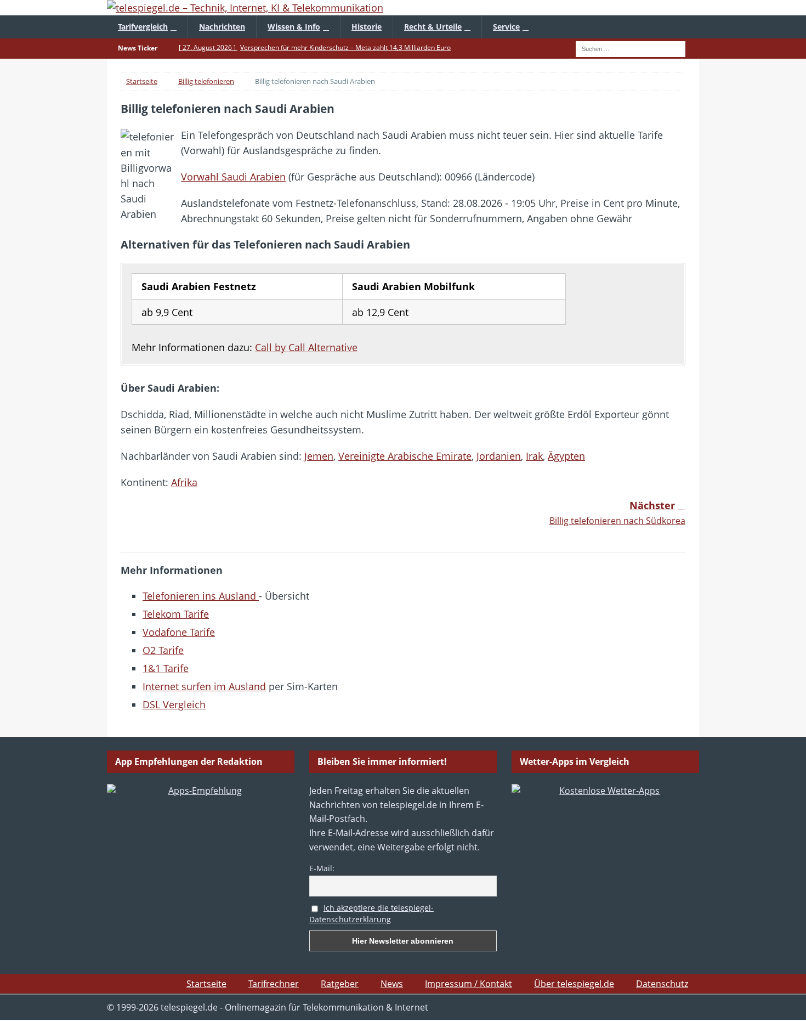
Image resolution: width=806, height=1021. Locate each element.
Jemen (318, 455)
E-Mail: (321, 868)
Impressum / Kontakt (468, 984)
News (392, 984)
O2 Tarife (163, 650)
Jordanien (498, 455)
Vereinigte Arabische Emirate (405, 455)
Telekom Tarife (176, 614)
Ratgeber (340, 984)
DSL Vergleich (174, 704)
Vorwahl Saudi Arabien (233, 176)
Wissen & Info (294, 26)
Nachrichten (222, 26)
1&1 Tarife (166, 668)
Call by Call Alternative (306, 347)
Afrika (184, 482)
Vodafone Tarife (179, 632)
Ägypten (566, 455)
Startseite (206, 984)
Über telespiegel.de (574, 984)
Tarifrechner (273, 984)
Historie (366, 26)
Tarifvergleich (143, 26)
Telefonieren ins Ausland (201, 595)
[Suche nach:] (630, 47)
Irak (534, 455)
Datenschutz (662, 984)
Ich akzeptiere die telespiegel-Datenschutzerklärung (371, 913)
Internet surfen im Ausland (204, 686)
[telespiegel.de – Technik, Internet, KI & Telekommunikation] (403, 7)
